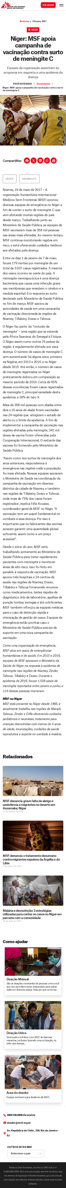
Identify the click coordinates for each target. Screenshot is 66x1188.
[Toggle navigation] (61, 5)
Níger (34, 30)
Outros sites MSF (19, 1147)
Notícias (24, 21)
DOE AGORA (48, 5)
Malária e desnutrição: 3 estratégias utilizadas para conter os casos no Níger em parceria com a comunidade (32, 914)
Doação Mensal (17, 979)
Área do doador (17, 1092)
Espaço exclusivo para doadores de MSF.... (28, 1097)
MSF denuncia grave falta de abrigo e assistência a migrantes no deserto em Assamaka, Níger (29, 805)
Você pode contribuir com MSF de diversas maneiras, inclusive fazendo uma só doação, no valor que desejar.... (31, 1040)
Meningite (29, 179)
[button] (27, 160)
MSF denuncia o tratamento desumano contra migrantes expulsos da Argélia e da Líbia (31, 859)
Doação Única (16, 1033)
